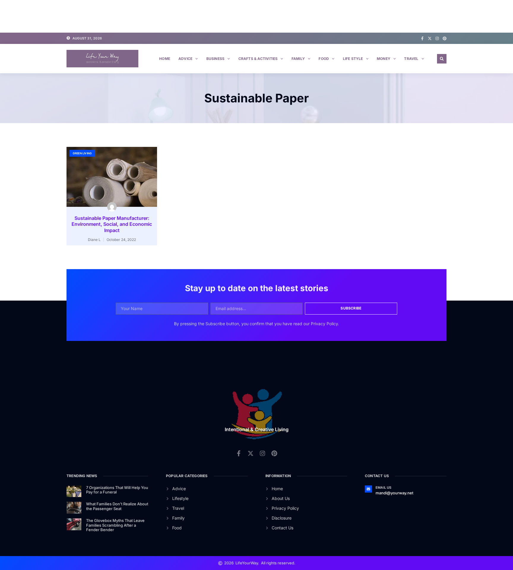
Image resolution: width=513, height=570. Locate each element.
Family (298, 58)
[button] (441, 58)
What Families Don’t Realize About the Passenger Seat (117, 506)
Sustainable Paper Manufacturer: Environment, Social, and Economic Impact (112, 224)
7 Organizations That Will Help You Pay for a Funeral (117, 490)
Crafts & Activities (258, 58)
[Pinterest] (444, 38)
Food (324, 58)
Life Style (353, 58)
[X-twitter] (430, 38)
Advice (185, 58)
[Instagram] (437, 38)
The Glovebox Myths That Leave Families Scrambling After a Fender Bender (115, 525)
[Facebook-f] (422, 38)
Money (383, 58)
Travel (411, 58)
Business (215, 58)
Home (164, 58)
